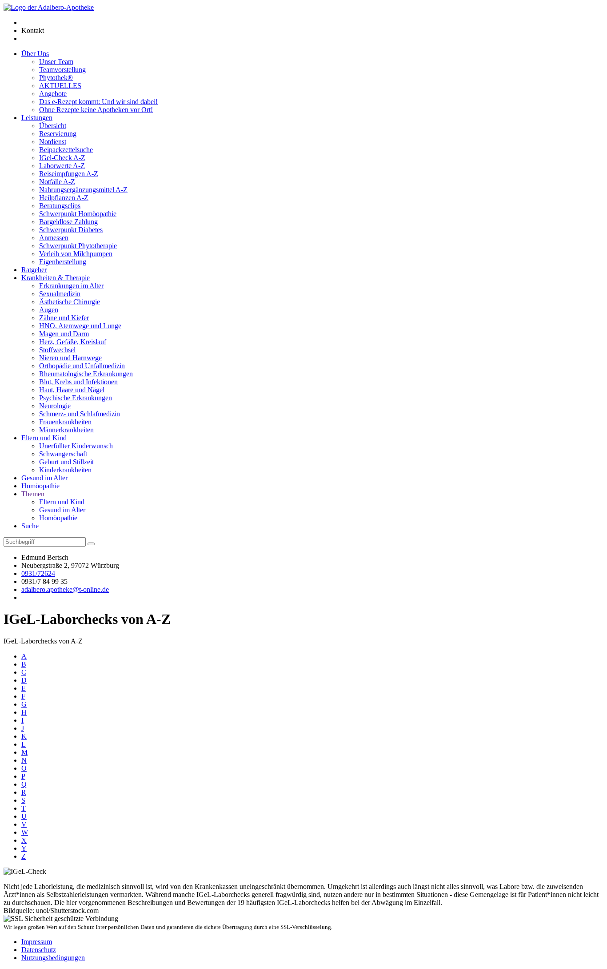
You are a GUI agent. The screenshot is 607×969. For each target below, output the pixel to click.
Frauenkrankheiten (65, 422)
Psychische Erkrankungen (75, 398)
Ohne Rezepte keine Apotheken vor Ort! (96, 109)
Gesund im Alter (44, 478)
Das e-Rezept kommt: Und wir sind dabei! (98, 101)
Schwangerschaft (63, 454)
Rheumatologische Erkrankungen (86, 374)
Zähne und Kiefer (64, 318)
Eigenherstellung (62, 261)
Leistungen (36, 117)
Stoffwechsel (57, 350)
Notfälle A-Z (57, 181)
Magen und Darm (64, 334)
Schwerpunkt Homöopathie (77, 213)
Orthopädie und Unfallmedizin (82, 366)
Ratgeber (34, 269)
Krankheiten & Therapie (55, 277)
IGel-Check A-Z (62, 157)
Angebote (53, 93)
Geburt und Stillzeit (66, 462)
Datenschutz (38, 949)
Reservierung (57, 133)
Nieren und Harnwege (70, 358)
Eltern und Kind (44, 438)
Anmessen (53, 237)
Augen (48, 310)
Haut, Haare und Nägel (71, 390)
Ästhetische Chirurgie (69, 302)
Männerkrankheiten (66, 430)
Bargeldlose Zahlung (68, 221)
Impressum (36, 941)
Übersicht (52, 125)
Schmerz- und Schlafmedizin (79, 414)
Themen (32, 494)
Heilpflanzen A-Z (63, 197)
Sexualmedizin (59, 294)
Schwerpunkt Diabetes (71, 229)
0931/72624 (38, 573)
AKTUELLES (60, 85)
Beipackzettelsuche (66, 149)
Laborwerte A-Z (62, 165)
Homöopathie (40, 486)
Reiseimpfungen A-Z (68, 173)
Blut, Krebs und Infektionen (78, 382)
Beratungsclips (59, 205)
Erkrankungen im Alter (71, 285)
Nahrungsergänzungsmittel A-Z (83, 189)
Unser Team (56, 61)
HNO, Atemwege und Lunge (80, 326)
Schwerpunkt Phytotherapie (78, 245)
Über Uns (35, 53)
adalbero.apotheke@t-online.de (65, 589)
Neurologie (55, 406)
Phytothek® (56, 77)
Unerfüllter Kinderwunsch (76, 446)
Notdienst (52, 141)
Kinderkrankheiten (65, 470)
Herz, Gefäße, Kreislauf (72, 342)
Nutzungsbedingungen (53, 957)
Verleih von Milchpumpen (75, 253)
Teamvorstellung (62, 69)
